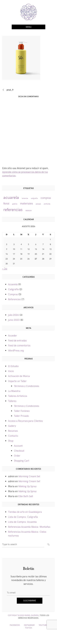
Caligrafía (13, 289)
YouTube (43, 625)
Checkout (19, 450)
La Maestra (14, 391)
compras (46, 198)
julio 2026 (13, 315)
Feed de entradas (17, 340)
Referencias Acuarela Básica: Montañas (29, 526)
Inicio (11, 371)
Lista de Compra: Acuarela (22, 521)
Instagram (29, 625)
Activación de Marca (19, 376)
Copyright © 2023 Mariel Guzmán (23, 615)
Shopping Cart (21, 460)
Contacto (13, 435)
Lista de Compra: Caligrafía (23, 516)
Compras (13, 294)
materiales (26, 203)
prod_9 (10, 89)
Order (17, 455)
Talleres (12, 401)
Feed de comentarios (19, 345)
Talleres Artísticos (17, 396)
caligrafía (34, 198)
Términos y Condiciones (26, 386)
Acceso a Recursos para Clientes (25, 420)
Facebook (15, 625)
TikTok (28, 627)
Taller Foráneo (22, 411)
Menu (28, 26)
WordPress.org (16, 350)
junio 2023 (14, 319)
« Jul (4, 268)
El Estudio (13, 366)
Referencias (14, 299)
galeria (14, 204)
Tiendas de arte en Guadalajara (25, 511)
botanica (25, 198)
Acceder (12, 335)
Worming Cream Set (29, 476)
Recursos (13, 430)
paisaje (38, 204)
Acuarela (13, 284)
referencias (13, 209)
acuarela (11, 197)
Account (18, 445)
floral (6, 203)
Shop (10, 440)
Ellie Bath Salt (25, 496)
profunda (47, 204)
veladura (28, 210)
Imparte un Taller (17, 381)
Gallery (12, 425)
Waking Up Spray (27, 486)
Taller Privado (21, 415)
